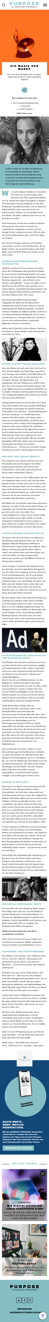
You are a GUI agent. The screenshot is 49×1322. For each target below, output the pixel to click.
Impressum (24, 1309)
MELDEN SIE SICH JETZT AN (18, 1148)
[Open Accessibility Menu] (42, 1315)
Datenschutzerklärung (26, 1312)
